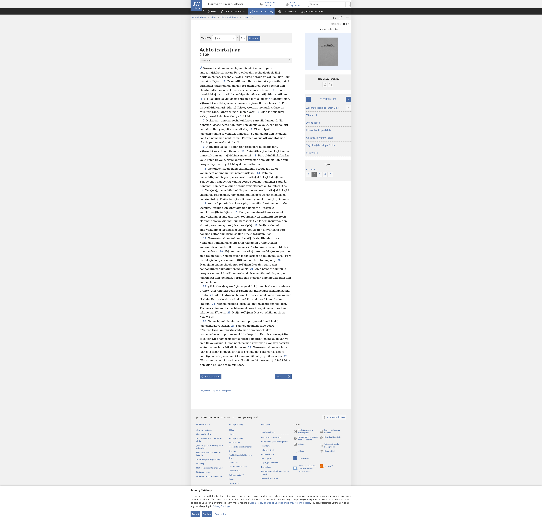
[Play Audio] (334, 17)
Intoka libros (313, 122)
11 (255, 155)
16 (236, 212)
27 (233, 325)
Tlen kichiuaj (266, 467)
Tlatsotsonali (234, 483)
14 (202, 190)
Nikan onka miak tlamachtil (240, 447)
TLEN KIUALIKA (328, 99)
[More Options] (347, 17)
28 (250, 347)
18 (204, 238)
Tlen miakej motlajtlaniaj (271, 437)
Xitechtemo (266, 446)
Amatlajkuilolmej (199, 17)
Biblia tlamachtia (203, 424)
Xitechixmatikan (268, 432)
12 (204, 168)
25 (229, 312)
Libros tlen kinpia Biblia (318, 130)
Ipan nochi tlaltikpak (269, 478)
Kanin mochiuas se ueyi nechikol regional (305, 438)
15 (204, 203)
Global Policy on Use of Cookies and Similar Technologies (279, 502)
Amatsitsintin (234, 442)
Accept (195, 514)
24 (213, 303)
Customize (220, 514)
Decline (207, 514)
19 (221, 251)
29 (286, 356)
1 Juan (245, 17)
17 (256, 225)
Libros (231, 434)
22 (204, 286)
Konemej (200, 463)
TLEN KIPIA (310, 169)
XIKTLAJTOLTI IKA (340, 24)
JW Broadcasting (236, 475)
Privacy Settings (221, 506)
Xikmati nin (312, 115)
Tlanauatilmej (234, 470)
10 (243, 151)
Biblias (213, 17)
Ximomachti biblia (203, 434)
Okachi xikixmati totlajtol (319, 137)
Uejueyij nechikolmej (269, 462)
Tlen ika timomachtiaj (238, 466)
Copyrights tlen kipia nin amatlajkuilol (215, 390)
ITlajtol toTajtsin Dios (229, 17)
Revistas (232, 451)
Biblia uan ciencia (203, 472)
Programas (233, 462)
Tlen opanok (266, 424)
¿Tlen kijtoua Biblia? (204, 430)
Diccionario (312, 152)
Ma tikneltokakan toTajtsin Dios (209, 468)
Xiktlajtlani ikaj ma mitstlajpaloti (274, 441)
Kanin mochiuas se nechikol (330, 431)
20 (279, 260)
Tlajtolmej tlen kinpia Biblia (320, 145)
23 (212, 295)
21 (252, 268)
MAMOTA (206, 38)
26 (204, 321)
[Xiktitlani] (341, 17)
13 (258, 173)
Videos (231, 479)
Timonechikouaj (267, 454)
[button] (233, 11)
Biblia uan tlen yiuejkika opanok (209, 476)
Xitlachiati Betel (267, 450)
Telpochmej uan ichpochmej (208, 459)
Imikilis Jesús (266, 458)
